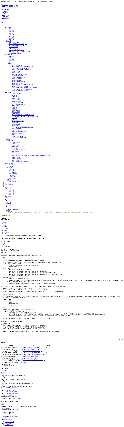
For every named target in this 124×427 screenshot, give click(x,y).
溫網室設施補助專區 (17, 133)
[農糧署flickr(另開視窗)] (7, 423)
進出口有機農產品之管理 (18, 81)
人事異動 (11, 62)
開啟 (2, 372)
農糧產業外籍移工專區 (18, 136)
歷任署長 (11, 38)
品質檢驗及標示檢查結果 (18, 75)
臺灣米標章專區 (16, 124)
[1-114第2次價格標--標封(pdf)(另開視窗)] (29, 358)
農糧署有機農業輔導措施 (18, 77)
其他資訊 (14, 152)
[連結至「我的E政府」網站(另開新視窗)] (7, 419)
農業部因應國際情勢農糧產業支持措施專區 (23, 115)
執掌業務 (11, 33)
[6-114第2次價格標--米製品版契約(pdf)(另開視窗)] (31, 347)
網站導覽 (7, 9)
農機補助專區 (15, 113)
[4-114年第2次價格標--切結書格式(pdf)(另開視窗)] (31, 352)
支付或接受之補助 (16, 158)
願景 (10, 28)
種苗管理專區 (15, 96)
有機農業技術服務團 (17, 83)
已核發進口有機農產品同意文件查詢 (21, 68)
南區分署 (11, 193)
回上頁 (5, 370)
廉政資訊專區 (15, 151)
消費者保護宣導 (13, 174)
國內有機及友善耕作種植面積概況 (20, 90)
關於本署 (8, 27)
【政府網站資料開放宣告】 (10, 391)
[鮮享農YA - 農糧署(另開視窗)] (8, 422)
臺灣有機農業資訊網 (17, 65)
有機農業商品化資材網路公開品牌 (20, 69)
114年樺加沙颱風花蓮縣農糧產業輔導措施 (22, 127)
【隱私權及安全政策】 (9, 390)
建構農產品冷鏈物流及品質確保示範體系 (19, 51)
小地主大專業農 (59, 212)
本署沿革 (11, 36)
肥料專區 (14, 134)
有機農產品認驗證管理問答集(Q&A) (21, 86)
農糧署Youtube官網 (14, 181)
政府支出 (14, 154)
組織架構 (11, 32)
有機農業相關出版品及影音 (19, 78)
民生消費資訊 (12, 172)
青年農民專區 (15, 98)
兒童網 (6, 12)
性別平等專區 (15, 145)
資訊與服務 (9, 167)
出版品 (11, 166)
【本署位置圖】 (10, 393)
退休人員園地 (12, 178)
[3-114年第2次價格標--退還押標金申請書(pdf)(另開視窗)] (33, 354)
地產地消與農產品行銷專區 (19, 131)
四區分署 (8, 188)
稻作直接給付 (26, 212)
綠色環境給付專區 (16, 93)
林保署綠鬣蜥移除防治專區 (19, 137)
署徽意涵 (11, 35)
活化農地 (83, 212)
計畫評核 (14, 143)
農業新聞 (11, 56)
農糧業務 (8, 92)
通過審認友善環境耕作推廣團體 (20, 74)
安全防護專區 (15, 146)
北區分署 (11, 190)
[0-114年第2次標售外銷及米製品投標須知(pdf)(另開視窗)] (33, 360)
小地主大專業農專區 (17, 99)
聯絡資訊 (11, 39)
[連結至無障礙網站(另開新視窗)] (11, 417)
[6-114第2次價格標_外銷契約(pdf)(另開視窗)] (30, 349)
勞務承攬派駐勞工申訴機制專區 (20, 161)
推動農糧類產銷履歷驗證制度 (16, 50)
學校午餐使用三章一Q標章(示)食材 (18, 44)
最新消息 (11, 59)
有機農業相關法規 (16, 72)
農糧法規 (8, 139)
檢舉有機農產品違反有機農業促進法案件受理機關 (24, 87)
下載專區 (11, 175)
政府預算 (14, 148)
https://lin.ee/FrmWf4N (6, 408)
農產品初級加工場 (13, 47)
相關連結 (8, 180)
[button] (64, 33)
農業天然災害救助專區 (18, 121)
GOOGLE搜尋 (14, 209)
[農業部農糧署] (10, 5)
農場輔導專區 (15, 122)
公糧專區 (14, 109)
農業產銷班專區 (16, 110)
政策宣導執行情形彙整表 (18, 149)
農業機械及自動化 (16, 101)
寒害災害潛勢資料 (16, 157)
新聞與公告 (9, 54)
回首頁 (6, 11)
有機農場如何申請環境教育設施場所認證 (22, 84)
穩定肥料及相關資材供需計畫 (16, 45)
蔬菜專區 (14, 119)
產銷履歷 (20, 212)
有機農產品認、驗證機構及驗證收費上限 (22, 66)
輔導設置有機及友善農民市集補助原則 (22, 89)
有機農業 (8, 63)
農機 (90, 212)
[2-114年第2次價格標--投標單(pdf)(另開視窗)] (30, 356)
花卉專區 (14, 107)
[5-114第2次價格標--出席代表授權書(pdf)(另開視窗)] (32, 351)
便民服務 (11, 169)
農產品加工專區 (16, 112)
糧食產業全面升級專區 (18, 103)
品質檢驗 (45, 212)
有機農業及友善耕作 (14, 42)
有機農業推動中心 (16, 80)
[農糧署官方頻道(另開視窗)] (8, 425)
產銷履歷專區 (15, 106)
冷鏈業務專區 (15, 125)
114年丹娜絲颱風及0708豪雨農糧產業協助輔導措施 (25, 116)
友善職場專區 (12, 177)
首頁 (6, 230)
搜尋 (9, 209)
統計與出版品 (9, 163)
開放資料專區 (15, 160)
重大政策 (8, 41)
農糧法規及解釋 (16, 142)
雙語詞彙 (7, 15)
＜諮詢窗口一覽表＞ (16, 398)
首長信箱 (7, 18)
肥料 (87, 212)
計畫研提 (11, 170)
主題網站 (7, 17)
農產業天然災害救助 (69, 212)
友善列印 (5, 368)
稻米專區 (14, 118)
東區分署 (11, 194)
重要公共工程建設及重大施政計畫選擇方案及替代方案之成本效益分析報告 (31, 155)
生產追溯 (77, 212)
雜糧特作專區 (15, 130)
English (6, 14)
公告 (10, 57)
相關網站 (8, 203)
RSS (7, 206)
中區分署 (11, 191)
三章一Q (40, 212)
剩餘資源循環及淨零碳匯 (18, 104)
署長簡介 (11, 30)
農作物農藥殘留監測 (17, 128)
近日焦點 (11, 60)
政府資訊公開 (9, 140)
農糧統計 (11, 164)
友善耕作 (14, 212)
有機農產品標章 (16, 71)
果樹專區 (14, 95)
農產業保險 (12, 48)
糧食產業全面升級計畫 (15, 53)
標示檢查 (51, 212)
